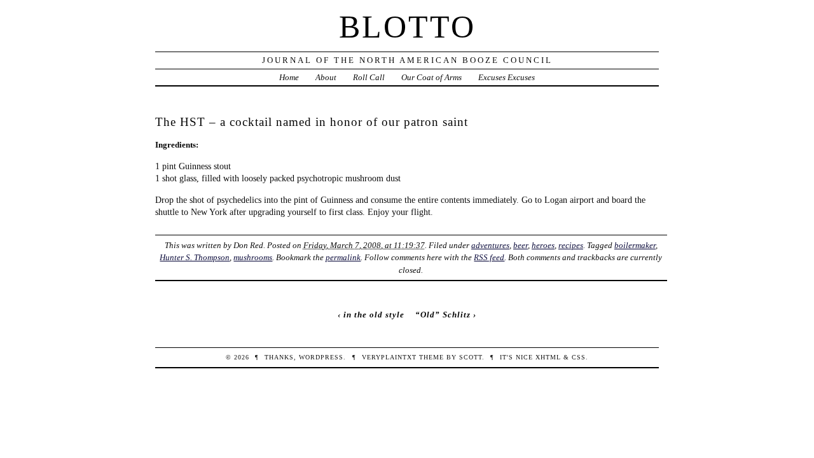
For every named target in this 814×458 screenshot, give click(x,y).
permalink (343, 257)
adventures (490, 245)
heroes (543, 245)
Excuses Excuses (506, 77)
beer (520, 245)
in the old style (373, 314)
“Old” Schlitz (443, 314)
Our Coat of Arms (431, 77)
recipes (570, 245)
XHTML (548, 357)
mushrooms (252, 257)
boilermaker (635, 245)
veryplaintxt (389, 357)
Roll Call (369, 77)
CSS (579, 357)
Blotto (407, 27)
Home (289, 77)
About (325, 77)
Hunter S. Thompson (195, 257)
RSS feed (489, 257)
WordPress (321, 357)
